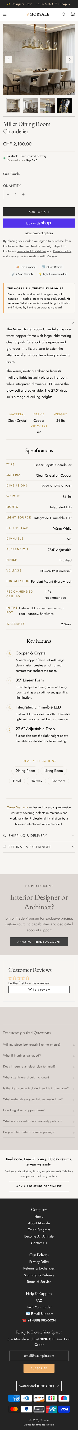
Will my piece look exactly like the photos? (32, 1044)
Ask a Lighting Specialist (39, 1186)
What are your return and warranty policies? (32, 1121)
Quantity (12, 185)
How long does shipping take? (24, 1110)
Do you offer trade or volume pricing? (28, 1132)
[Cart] (72, 14)
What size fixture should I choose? (26, 1077)
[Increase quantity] (23, 194)
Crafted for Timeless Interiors (39, 1424)
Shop (63, 4)
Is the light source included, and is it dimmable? (36, 1088)
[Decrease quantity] (7, 194)
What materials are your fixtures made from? (33, 1099)
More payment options (39, 233)
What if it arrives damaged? (22, 1055)
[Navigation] (4, 14)
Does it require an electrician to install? (29, 1066)
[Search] (63, 14)
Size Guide (11, 173)
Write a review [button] (39, 989)
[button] (8, 59)
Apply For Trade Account (39, 942)
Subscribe (39, 1368)
